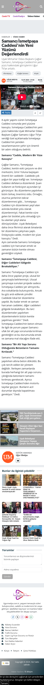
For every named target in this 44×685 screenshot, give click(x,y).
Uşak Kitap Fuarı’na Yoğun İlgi (10, 539)
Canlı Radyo (19, 16)
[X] (18, 617)
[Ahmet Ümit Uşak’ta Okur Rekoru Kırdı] (32, 530)
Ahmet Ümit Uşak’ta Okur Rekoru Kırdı (31, 539)
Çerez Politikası (29, 650)
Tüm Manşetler (11, 638)
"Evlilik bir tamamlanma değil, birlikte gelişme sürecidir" (31, 518)
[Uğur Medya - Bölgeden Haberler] (22, 6)
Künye (6, 650)
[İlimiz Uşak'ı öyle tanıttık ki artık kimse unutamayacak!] (11, 479)
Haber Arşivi (10, 644)
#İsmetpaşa (7, 73)
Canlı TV (6, 16)
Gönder (7, 576)
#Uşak (36, 73)
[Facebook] (13, 617)
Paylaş (7, 112)
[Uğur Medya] (8, 456)
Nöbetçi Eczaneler (12, 624)
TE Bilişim (28, 671)
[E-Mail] (18, 461)
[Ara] (41, 6)
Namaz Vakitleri (11, 630)
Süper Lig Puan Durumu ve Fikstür (19, 635)
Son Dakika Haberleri (14, 641)
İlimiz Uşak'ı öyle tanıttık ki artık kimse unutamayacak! (11, 489)
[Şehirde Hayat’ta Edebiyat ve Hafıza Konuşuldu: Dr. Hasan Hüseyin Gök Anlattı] (11, 507)
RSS (6, 663)
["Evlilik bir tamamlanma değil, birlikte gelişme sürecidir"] (32, 507)
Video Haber (34, 16)
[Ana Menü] (3, 6)
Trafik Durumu (11, 633)
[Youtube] (27, 617)
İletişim (16, 650)
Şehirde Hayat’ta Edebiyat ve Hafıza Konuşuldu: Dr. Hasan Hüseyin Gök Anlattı (11, 518)
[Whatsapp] (31, 617)
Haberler (6, 37)
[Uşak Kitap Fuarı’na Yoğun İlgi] (11, 530)
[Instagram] (22, 617)
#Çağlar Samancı (22, 73)
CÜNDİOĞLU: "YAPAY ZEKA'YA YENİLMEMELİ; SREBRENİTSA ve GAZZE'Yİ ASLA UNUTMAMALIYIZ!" (32, 492)
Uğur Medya (22, 455)
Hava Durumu (11, 627)
